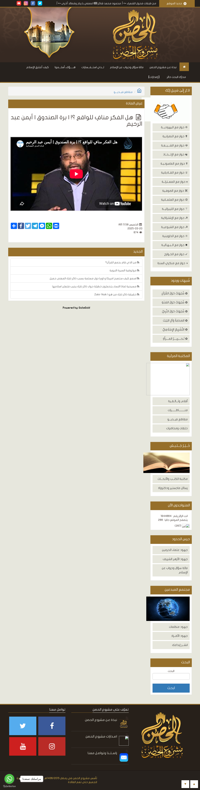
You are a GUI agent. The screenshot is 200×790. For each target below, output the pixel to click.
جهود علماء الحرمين (175, 549)
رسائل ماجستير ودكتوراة (173, 488)
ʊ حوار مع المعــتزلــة (175, 181)
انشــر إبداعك (180, 645)
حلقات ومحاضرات (177, 428)
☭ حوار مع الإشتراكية (174, 217)
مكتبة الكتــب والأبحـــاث (173, 478)
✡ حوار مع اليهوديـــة (174, 127)
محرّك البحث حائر (176, 77)
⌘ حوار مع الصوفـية (175, 190)
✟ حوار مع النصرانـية (175, 136)
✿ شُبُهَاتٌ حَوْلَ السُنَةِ (175, 302)
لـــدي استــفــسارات (92, 67)
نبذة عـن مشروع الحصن (163, 67)
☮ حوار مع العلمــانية (174, 199)
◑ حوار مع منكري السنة (172, 263)
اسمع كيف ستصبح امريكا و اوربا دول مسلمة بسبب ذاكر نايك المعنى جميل (93, 278)
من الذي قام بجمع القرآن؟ (121, 262)
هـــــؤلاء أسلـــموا (65, 67)
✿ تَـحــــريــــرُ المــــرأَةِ (175, 338)
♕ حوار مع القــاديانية (174, 172)
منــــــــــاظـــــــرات (178, 410)
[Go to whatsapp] (9, 779)
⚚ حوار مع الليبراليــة (175, 208)
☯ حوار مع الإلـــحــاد (175, 154)
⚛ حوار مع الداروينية (175, 236)
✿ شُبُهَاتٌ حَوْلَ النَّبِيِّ (175, 311)
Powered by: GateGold (76, 307)
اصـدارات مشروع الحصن (101, 736)
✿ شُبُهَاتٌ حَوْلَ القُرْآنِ (175, 293)
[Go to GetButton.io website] (9, 786)
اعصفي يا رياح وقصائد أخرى (91, 3)
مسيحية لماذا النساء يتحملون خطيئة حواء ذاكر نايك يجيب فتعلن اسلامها (94, 286)
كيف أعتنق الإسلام (37, 67)
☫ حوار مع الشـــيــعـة (174, 145)
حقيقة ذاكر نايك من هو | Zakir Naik (115, 294)
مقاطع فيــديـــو (177, 419)
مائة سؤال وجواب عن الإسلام (127, 67)
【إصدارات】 (154, 77)
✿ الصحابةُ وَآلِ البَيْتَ (175, 320)
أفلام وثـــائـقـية (178, 401)
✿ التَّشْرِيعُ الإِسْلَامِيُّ (175, 329)
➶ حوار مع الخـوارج (176, 254)
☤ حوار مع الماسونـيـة (174, 163)
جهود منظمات (178, 626)
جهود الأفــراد (179, 635)
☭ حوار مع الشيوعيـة (174, 227)
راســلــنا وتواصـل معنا (102, 753)
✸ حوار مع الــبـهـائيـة (174, 245)
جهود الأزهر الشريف (175, 559)
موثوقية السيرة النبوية (123, 270)
